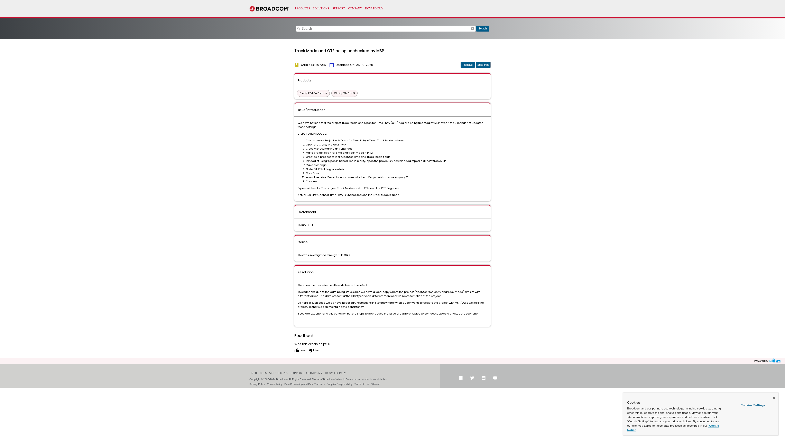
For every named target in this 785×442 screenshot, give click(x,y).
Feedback (467, 64)
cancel (473, 29)
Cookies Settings (753, 405)
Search (482, 28)
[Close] (774, 398)
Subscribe (483, 64)
